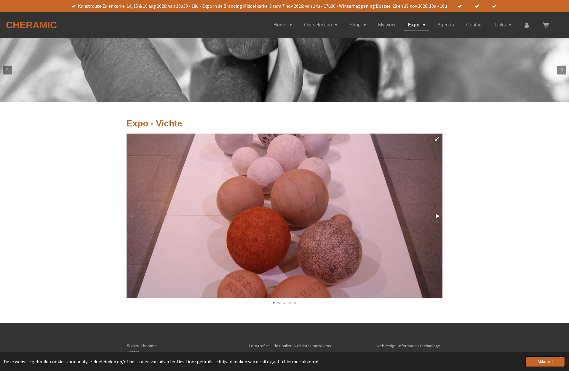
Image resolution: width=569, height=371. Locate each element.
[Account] (527, 25)
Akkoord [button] (545, 361)
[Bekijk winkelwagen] (545, 25)
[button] (437, 139)
